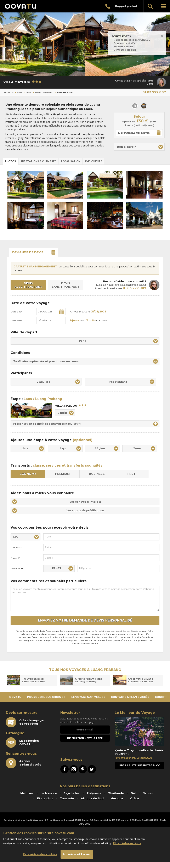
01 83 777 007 (154, 92)
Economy (28, 474)
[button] (139, 147)
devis (28, 252)
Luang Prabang (44, 92)
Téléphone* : (18, 568)
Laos (29, 92)
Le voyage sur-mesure (88, 697)
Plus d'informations (127, 843)
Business (97, 474)
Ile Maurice (49, 793)
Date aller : (17, 311)
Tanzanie (67, 798)
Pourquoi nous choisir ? (46, 697)
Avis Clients (93, 161)
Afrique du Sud (92, 798)
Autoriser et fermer (77, 854)
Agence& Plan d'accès (30, 762)
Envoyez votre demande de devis (85, 620)
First (131, 474)
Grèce (134, 798)
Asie (19, 92)
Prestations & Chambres (38, 161)
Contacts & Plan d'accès (130, 697)
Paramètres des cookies (40, 854)
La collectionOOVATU (29, 742)
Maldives (27, 793)
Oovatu (8, 92)
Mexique (116, 798)
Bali (133, 793)
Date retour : (18, 320)
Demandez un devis (134, 132)
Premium (62, 474)
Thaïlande (116, 793)
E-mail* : (16, 558)
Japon (148, 793)
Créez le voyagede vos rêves (31, 722)
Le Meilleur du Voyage (135, 713)
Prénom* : (17, 547)
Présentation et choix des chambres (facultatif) (47, 423)
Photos (10, 161)
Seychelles (72, 793)
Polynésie (94, 793)
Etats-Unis (45, 798)
